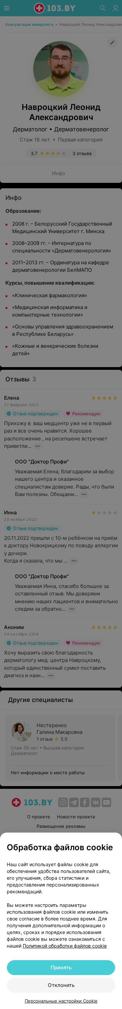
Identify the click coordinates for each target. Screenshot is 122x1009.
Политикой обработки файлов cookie (65, 946)
